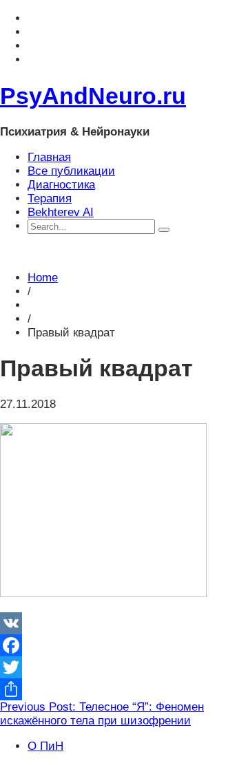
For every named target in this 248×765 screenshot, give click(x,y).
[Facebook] (124, 645)
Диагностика (61, 184)
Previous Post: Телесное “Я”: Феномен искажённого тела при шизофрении (102, 713)
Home (43, 277)
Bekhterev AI (61, 212)
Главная (49, 157)
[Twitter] (124, 667)
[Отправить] (124, 689)
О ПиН (45, 746)
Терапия (50, 198)
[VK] (124, 623)
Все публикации (71, 170)
